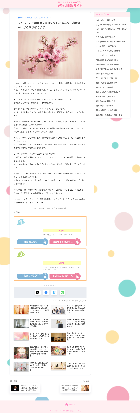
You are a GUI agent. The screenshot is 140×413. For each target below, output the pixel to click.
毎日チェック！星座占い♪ (106, 87)
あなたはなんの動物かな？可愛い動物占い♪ (111, 30)
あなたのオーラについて (105, 20)
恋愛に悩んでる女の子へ (105, 74)
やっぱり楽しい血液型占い (106, 46)
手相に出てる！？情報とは (106, 78)
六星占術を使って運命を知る (107, 60)
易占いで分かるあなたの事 (106, 83)
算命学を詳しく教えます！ (106, 97)
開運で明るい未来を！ (104, 106)
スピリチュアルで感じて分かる (108, 51)
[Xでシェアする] (38, 292)
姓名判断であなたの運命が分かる (109, 69)
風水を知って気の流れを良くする (74, 301)
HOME (71, 404)
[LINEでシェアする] (62, 292)
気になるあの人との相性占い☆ (108, 92)
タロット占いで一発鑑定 (105, 55)
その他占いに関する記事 (105, 37)
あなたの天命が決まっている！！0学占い (112, 25)
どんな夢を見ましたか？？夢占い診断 (111, 42)
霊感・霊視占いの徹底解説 (106, 110)
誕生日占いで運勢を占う (105, 101)
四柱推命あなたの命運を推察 (107, 64)
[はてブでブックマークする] (54, 292)
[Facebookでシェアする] (46, 292)
